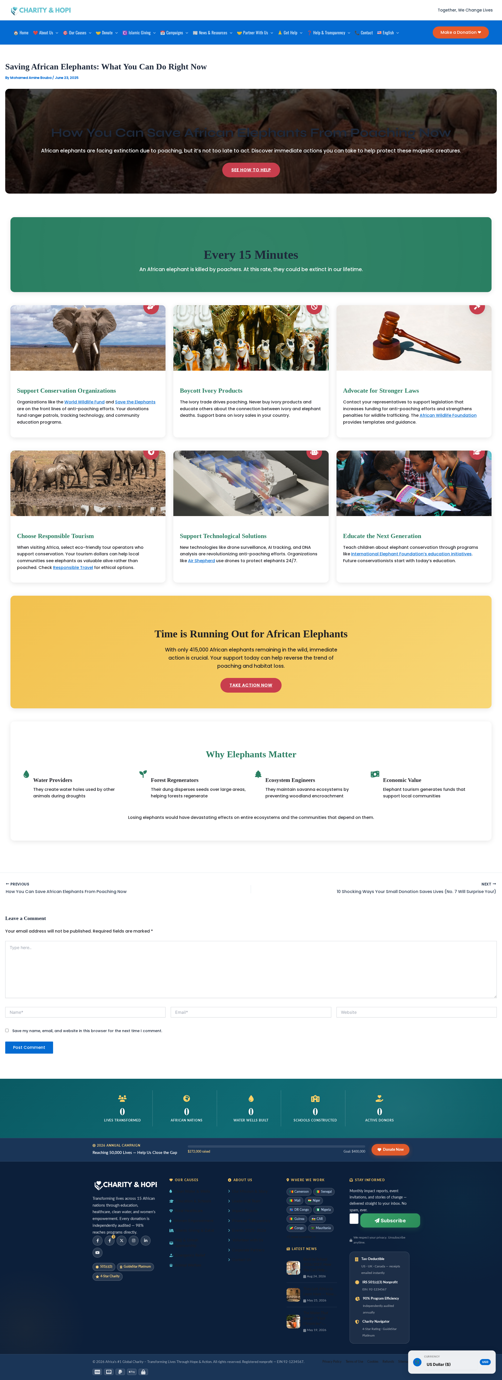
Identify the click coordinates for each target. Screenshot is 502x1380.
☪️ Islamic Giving (136, 32)
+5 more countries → (301, 1237)
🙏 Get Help (287, 32)
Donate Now (393, 1150)
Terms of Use (354, 1361)
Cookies (372, 1361)
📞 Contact (364, 32)
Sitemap (403, 1361)
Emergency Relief (190, 1255)
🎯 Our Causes (74, 32)
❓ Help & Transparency (326, 32)
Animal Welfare (188, 1265)
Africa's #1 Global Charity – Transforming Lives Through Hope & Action (158, 1361)
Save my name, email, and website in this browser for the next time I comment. (87, 1030)
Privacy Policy (331, 1361)
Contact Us (241, 1260)
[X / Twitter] (122, 1241)
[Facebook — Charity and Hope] (97, 1241)
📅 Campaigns (171, 32)
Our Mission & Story (250, 1191)
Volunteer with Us (247, 1240)
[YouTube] (97, 1253)
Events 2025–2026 (249, 1231)
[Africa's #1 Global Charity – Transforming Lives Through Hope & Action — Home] (125, 1184)
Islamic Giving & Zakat (195, 1231)
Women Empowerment (193, 1221)
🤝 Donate (104, 32)
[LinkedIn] (146, 1241)
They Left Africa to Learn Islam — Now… (319, 1291)
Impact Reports (245, 1211)
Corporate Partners (248, 1250)
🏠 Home (20, 32)
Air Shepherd (201, 561)
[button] (55, 32)
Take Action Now (251, 685)
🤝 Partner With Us (252, 32)
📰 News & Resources (210, 32)
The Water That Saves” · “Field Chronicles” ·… (315, 1318)
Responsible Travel (73, 568)
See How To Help (251, 170)
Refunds (388, 1361)
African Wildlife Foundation (448, 415)
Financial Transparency (251, 1221)
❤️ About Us (43, 32)
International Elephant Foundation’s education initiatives (411, 554)
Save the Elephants (135, 402)
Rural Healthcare (189, 1211)
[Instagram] (134, 1241)
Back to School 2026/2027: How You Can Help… (317, 1265)
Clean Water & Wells (192, 1191)
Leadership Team (246, 1201)
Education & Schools (193, 1201)
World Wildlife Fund (84, 402)
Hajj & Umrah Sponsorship (186, 1243)
